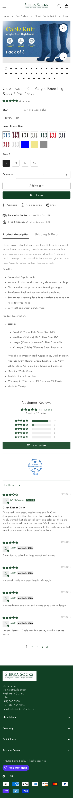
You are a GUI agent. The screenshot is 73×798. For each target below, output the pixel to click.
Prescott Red (6, 144)
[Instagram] (11, 776)
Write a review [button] (36, 445)
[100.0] (35, 465)
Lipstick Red (53, 135)
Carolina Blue (25, 144)
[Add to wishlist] (63, 28)
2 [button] (32, 647)
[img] (10, 495)
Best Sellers (22, 16)
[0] (66, 6)
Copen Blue (6, 135)
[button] (11, 101)
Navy (62, 135)
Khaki (34, 144)
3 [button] (37, 647)
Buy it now (36, 195)
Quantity (8, 174)
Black (25, 135)
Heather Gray (34, 135)
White (16, 144)
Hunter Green (44, 135)
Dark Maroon (16, 135)
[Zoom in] (63, 56)
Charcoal (44, 144)
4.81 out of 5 (45, 410)
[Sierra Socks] (36, 6)
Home (6, 16)
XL (35, 164)
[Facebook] (4, 776)
